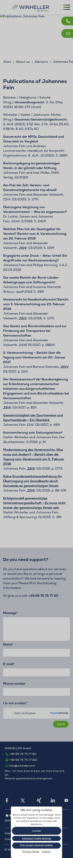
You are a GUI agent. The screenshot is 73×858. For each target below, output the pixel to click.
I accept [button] (36, 830)
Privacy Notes (31, 851)
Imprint (46, 851)
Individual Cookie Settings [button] (36, 838)
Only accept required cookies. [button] (36, 845)
